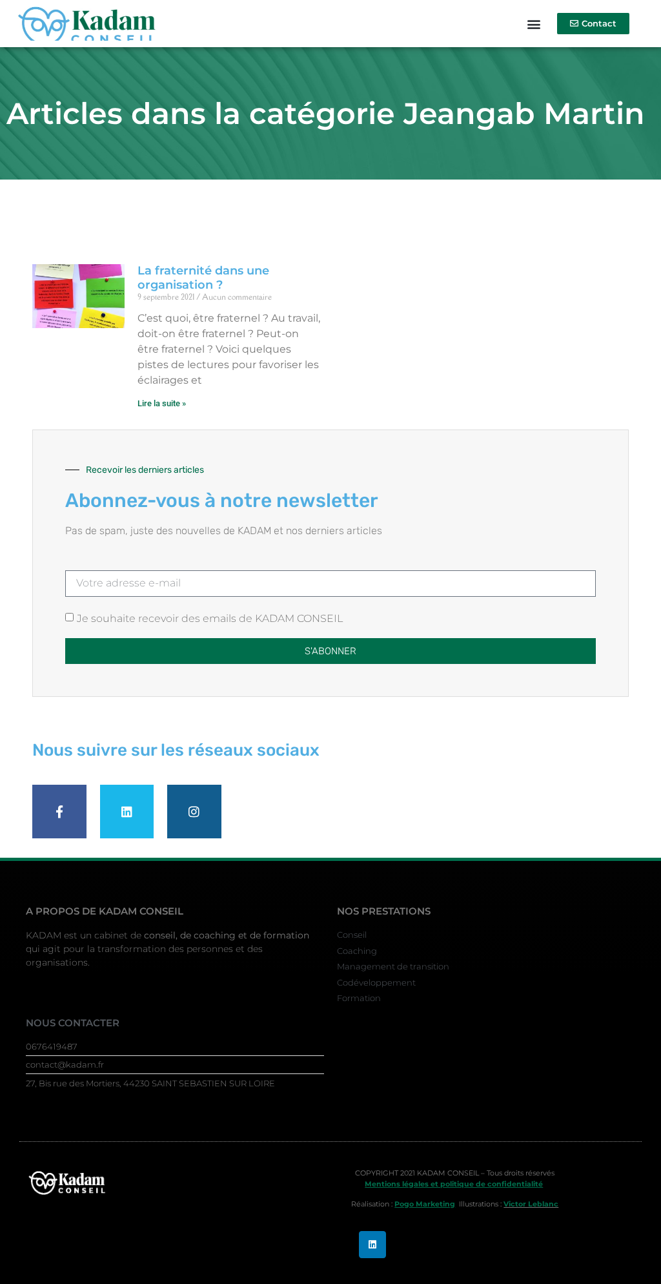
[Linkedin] (372, 1244)
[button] (533, 23)
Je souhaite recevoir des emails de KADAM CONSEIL (210, 618)
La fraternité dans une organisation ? (203, 278)
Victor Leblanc (530, 1203)
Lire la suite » (161, 403)
